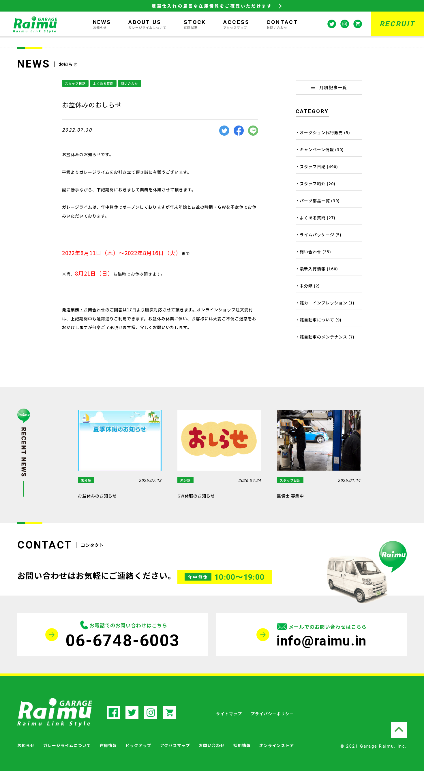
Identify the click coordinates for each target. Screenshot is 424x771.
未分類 (306, 286)
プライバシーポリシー (272, 713)
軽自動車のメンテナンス (323, 337)
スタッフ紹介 (313, 183)
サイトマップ (229, 713)
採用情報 (242, 745)
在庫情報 (108, 745)
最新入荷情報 (313, 269)
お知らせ (26, 745)
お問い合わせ (212, 745)
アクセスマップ (175, 745)
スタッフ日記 (75, 83)
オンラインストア (276, 745)
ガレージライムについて (67, 745)
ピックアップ (138, 745)
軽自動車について (317, 320)
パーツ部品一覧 (315, 200)
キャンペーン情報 (317, 149)
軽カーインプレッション (323, 303)
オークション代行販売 (321, 132)
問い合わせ (129, 83)
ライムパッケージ (317, 234)
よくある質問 (103, 83)
